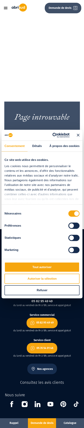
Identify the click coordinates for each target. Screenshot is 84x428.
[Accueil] (19, 10)
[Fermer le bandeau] (78, 135)
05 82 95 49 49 (45, 322)
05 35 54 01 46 (45, 348)
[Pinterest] (63, 404)
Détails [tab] (37, 146)
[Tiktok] (76, 404)
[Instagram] (25, 404)
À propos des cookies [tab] (64, 146)
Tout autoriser (42, 267)
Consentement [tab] (14, 146)
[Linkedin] (37, 404)
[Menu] (7, 8)
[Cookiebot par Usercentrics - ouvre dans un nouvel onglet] (53, 135)
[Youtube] (50, 404)
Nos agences (45, 369)
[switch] (74, 226)
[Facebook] (12, 404)
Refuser (42, 290)
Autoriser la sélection (42, 278)
